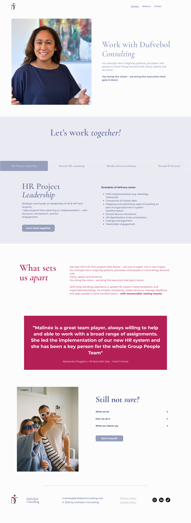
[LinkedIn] (161, 500)
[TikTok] (168, 500)
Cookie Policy (128, 502)
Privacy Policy (128, 498)
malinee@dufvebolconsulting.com (82, 498)
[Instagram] (154, 500)
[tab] (24, 166)
